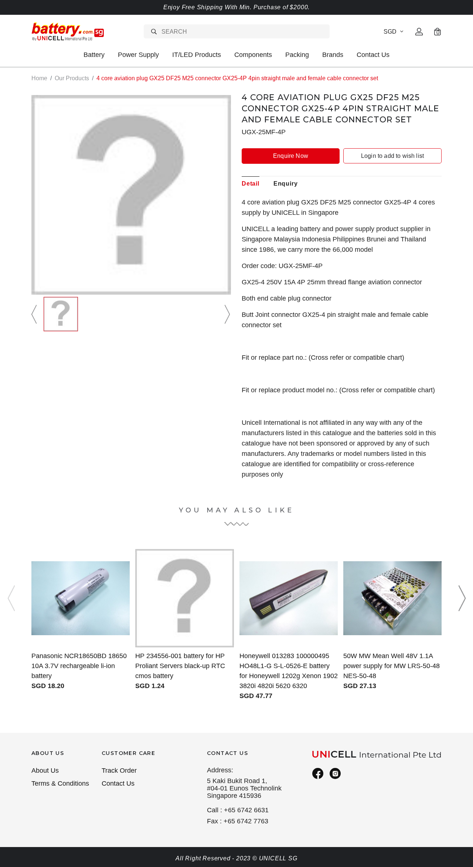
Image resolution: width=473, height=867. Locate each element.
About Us (45, 770)
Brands (332, 54)
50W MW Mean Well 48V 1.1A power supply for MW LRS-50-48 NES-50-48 (391, 666)
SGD (390, 31)
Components (253, 54)
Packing (297, 54)
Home (39, 78)
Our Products (72, 78)
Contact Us (373, 54)
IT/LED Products (196, 54)
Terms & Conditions (60, 783)
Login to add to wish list (392, 156)
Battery (94, 54)
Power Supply (138, 54)
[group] (61, 314)
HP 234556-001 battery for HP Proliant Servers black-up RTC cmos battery (180, 666)
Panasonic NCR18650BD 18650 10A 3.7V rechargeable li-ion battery (79, 666)
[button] (35, 314)
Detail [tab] (250, 183)
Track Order (119, 770)
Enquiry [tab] (285, 183)
